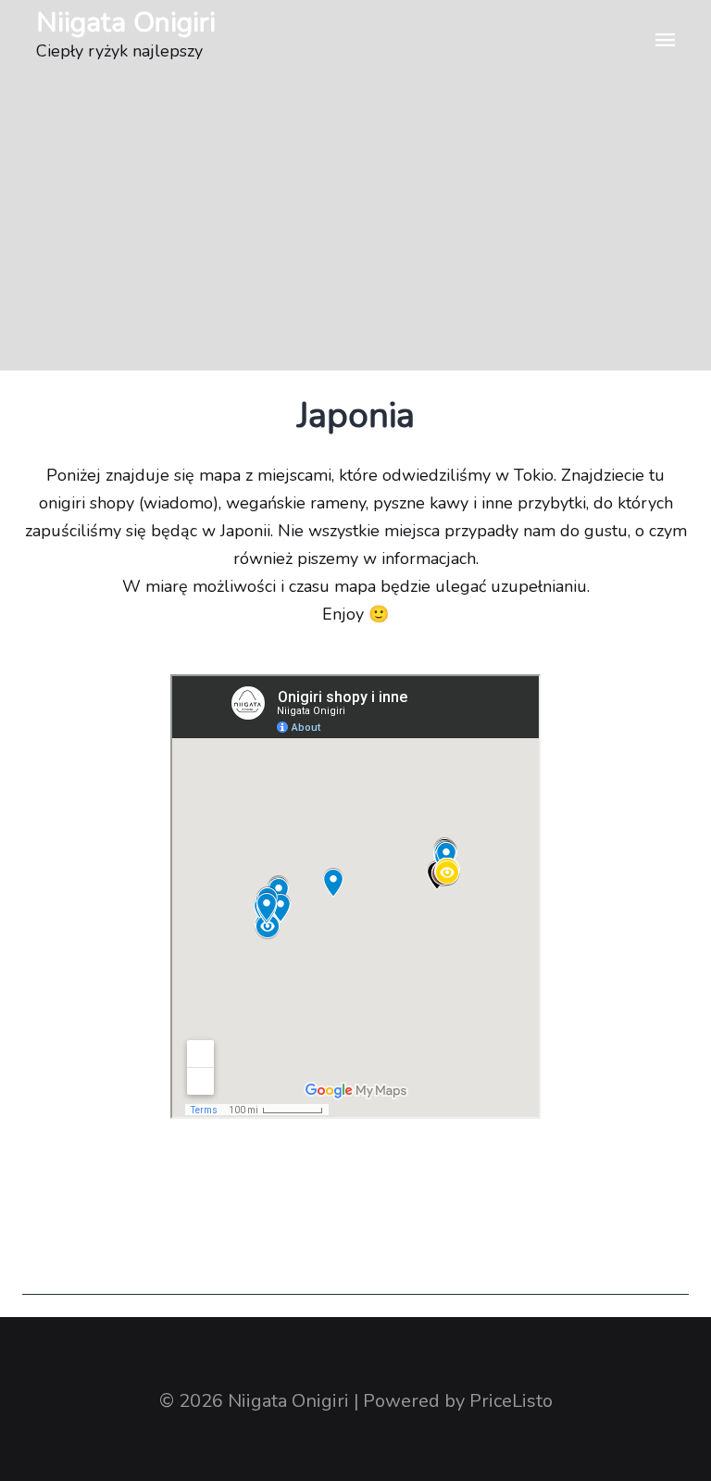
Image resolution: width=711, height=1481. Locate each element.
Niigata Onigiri (126, 23)
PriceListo (511, 1400)
